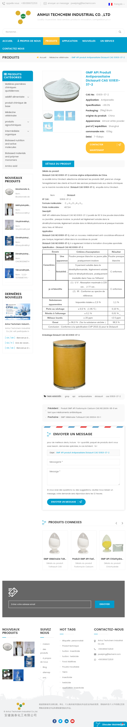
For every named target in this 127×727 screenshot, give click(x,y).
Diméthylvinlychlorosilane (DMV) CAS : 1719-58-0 (22, 253)
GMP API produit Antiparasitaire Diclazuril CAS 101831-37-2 (82, 452)
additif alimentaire (14, 97)
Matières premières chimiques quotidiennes (15, 87)
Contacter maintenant (97, 147)
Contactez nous (13, 49)
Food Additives (69, 661)
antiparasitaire (85, 396)
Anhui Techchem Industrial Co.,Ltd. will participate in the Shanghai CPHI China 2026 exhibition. (17, 324)
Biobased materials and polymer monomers (15, 157)
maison (46, 644)
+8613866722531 (29, 3)
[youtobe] (72, 721)
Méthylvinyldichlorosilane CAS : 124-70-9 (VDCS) (22, 205)
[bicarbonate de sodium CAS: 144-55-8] (7, 646)
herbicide (66, 682)
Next (121, 521)
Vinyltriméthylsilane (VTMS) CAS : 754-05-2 (22, 221)
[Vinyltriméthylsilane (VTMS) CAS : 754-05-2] (29, 648)
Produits (51, 41)
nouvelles (88, 41)
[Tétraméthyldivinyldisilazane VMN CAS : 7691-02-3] (18, 675)
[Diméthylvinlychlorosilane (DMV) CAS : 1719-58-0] (7, 674)
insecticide (67, 677)
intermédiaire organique (12, 132)
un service (107, 41)
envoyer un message (63, 502)
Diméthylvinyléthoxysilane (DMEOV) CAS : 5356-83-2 (22, 237)
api (73, 396)
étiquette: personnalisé (72, 640)
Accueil (7, 41)
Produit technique (70, 646)
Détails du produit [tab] (58, 164)
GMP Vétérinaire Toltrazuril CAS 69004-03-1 (81, 417)
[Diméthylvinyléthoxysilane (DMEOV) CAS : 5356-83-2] (29, 661)
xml (44, 677)
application (69, 41)
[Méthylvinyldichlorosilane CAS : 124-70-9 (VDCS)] (18, 649)
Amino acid (11, 166)
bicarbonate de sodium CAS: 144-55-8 (22, 189)
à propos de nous (29, 41)
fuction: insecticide (71, 651)
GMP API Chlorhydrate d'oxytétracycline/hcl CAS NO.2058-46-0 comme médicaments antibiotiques (112, 559)
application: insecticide (73, 687)
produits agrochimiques (13, 123)
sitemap (46, 672)
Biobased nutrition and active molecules (14, 144)
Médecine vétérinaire (58, 57)
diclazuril (99, 396)
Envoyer (105, 604)
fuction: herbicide (70, 656)
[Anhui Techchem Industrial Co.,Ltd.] (63, 17)
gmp (67, 396)
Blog (45, 667)
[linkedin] (66, 721)
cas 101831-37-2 (113, 396)
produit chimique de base (16, 104)
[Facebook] (55, 721)
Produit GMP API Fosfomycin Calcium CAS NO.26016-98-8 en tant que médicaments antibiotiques (83, 559)
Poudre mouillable (70, 667)
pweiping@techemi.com (83, 3)
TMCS (64, 672)
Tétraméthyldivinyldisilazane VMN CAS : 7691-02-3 (22, 270)
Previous (115, 521)
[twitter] (60, 721)
